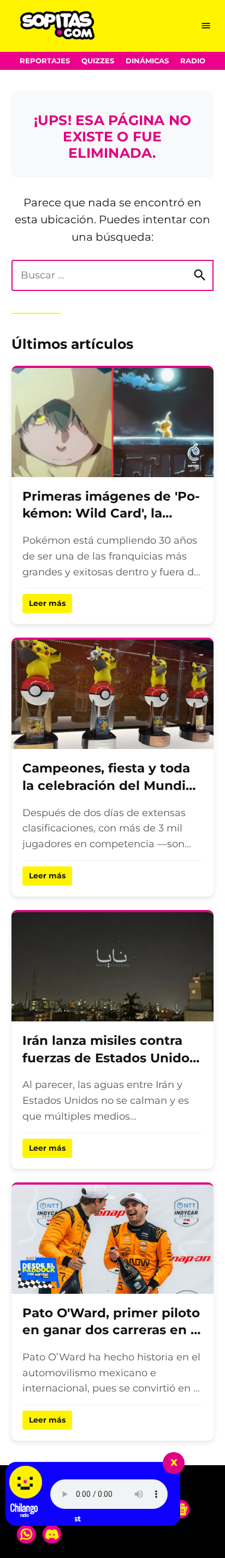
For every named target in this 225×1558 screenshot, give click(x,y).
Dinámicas (147, 61)
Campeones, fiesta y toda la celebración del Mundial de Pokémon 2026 (109, 785)
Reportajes (45, 61)
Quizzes (97, 61)
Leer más (47, 603)
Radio (192, 61)
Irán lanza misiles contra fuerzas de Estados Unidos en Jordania (109, 1058)
